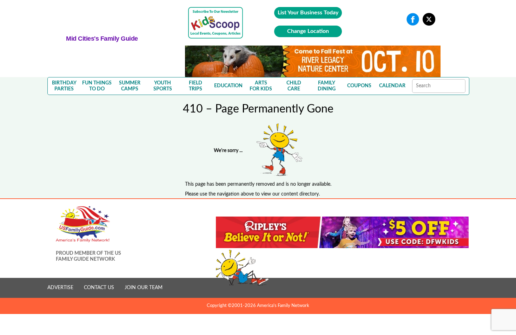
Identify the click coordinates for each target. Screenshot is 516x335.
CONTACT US (99, 287)
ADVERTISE (60, 287)
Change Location (308, 31)
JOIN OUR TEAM (144, 287)
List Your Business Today (308, 12)
